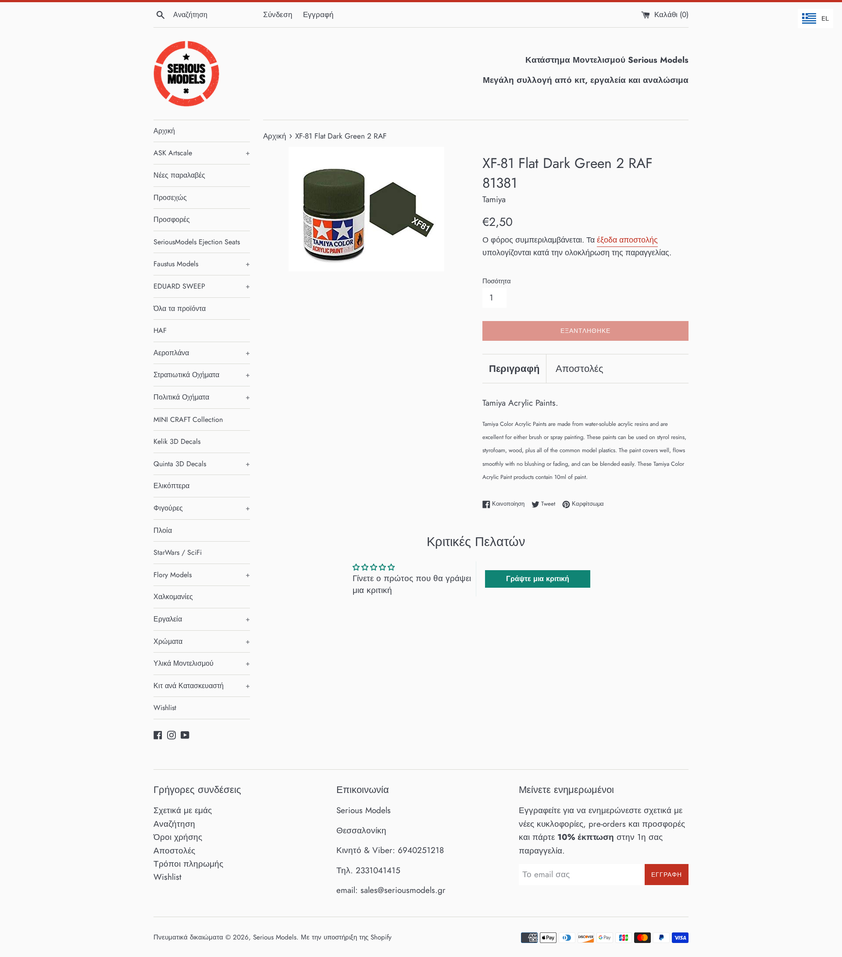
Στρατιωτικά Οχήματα (201, 375)
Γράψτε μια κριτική (537, 579)
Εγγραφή (318, 14)
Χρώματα (201, 641)
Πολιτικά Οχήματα (201, 397)
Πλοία (162, 530)
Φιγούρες (201, 508)
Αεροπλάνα (201, 353)
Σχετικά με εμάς (182, 810)
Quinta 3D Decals (201, 464)
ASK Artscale (201, 153)
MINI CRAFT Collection (188, 419)
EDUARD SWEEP (201, 286)
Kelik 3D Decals (176, 441)
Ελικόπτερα (171, 486)
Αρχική (164, 131)
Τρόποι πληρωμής (188, 864)
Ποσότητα (496, 281)
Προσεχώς (170, 198)
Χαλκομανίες (173, 597)
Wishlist (164, 708)
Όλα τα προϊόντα (179, 309)
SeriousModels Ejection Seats (196, 242)
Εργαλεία (201, 619)
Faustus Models (201, 264)
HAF (160, 330)
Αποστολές (579, 368)
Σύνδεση (277, 14)
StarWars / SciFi (177, 552)
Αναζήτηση (174, 824)
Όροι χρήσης (177, 837)
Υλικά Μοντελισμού (201, 663)
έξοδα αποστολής (627, 240)
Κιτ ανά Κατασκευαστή (201, 686)
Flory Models (201, 575)
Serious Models (274, 937)
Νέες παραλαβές (179, 175)
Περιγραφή (514, 368)
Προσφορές (171, 219)
